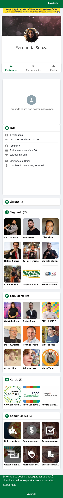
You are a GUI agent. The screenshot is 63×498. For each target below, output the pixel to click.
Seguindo (16, 212)
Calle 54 (32, 150)
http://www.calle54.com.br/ (24, 139)
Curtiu (14, 379)
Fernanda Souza (31, 47)
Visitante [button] (54, 2)
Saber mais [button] (9, 484)
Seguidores (17, 296)
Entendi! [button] (31, 494)
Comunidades (19, 416)
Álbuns (14, 202)
